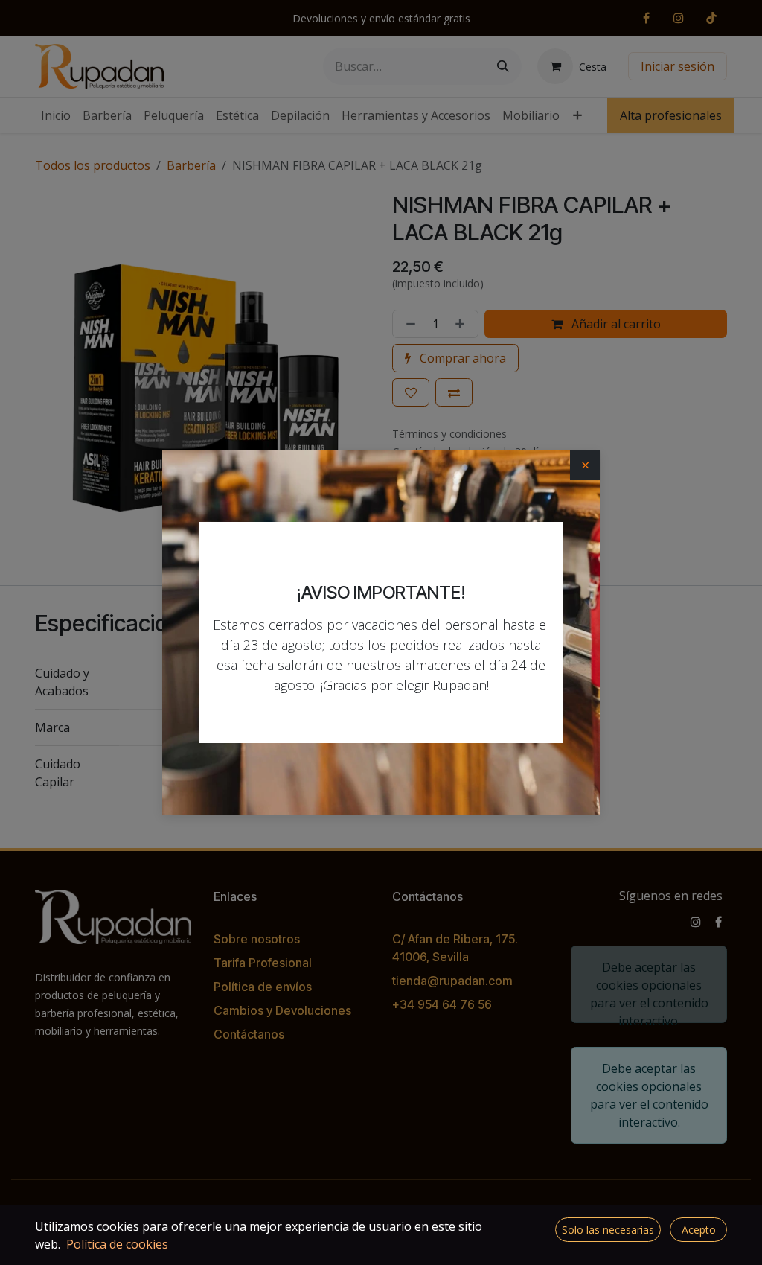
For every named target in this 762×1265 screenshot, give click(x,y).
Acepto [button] (699, 1230)
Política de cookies (117, 1244)
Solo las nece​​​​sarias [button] (608, 1230)
